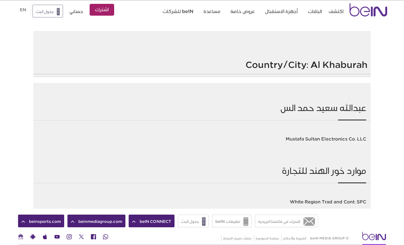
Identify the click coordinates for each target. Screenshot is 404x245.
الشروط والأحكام (294, 238)
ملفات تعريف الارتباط (237, 238)
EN (23, 10)
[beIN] (374, 238)
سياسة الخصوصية (267, 238)
